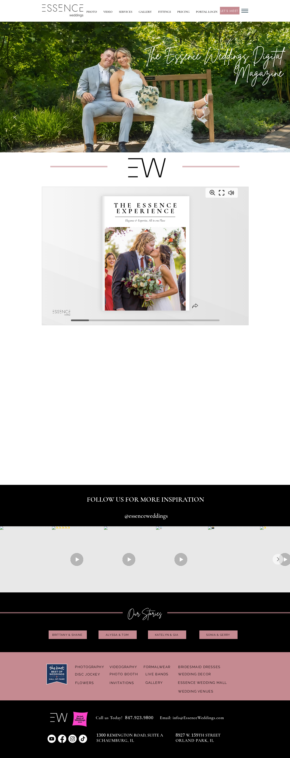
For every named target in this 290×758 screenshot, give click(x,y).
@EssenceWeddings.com (202, 717)
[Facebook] (62, 739)
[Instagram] (72, 739)
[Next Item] (278, 559)
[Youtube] (52, 739)
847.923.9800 (139, 717)
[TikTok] (83, 739)
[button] (125, 12)
